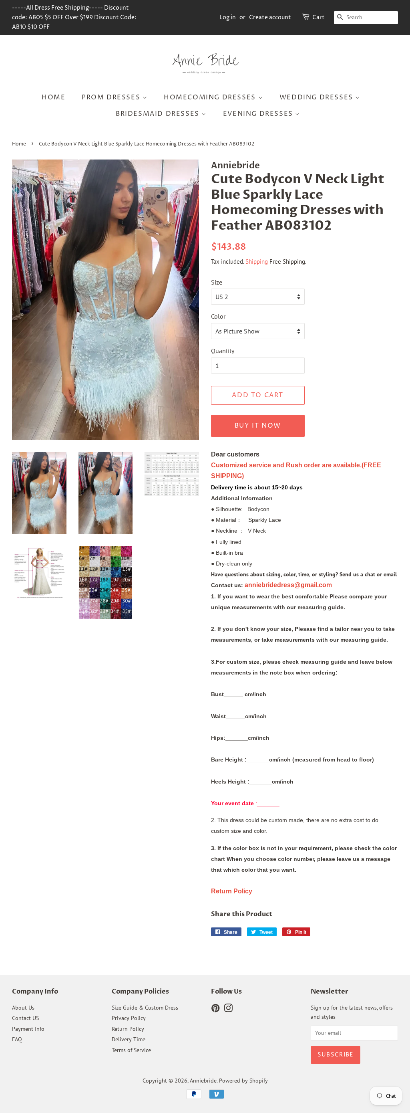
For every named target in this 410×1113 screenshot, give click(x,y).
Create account (270, 17)
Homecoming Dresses (211, 97)
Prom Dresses (112, 97)
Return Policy (128, 1028)
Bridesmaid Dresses (158, 113)
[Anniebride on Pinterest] (215, 1009)
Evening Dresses (259, 113)
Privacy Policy (129, 1018)
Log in (227, 17)
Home (53, 97)
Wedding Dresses (317, 97)
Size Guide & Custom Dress (145, 1007)
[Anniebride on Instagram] (228, 1009)
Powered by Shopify (243, 1080)
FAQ (17, 1039)
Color (218, 316)
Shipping (256, 261)
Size (216, 282)
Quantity (222, 351)
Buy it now (258, 425)
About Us (23, 1007)
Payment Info (28, 1028)
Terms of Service (131, 1050)
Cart (318, 17)
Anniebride (203, 1080)
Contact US (25, 1018)
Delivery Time (128, 1039)
